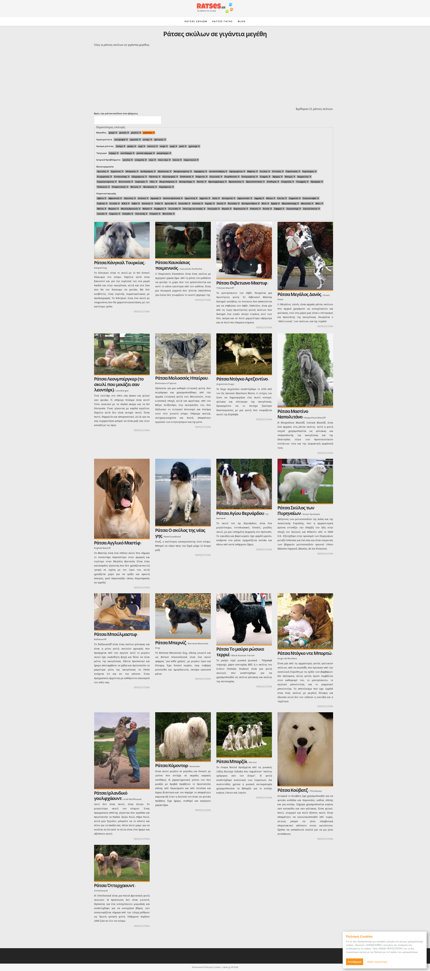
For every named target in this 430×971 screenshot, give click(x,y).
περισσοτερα (142, 311)
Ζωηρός (264, 176)
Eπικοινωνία (198, 967)
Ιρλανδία (169, 203)
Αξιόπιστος (163, 171)
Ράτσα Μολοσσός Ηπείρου (181, 378)
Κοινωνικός (124, 181)
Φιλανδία (167, 213)
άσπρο (119, 146)
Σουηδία (126, 213)
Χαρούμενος (165, 187)
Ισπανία (196, 203)
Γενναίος (276, 171)
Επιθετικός (185, 176)
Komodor (195, 766)
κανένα (126, 160)
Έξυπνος (153, 176)
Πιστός (200, 181)
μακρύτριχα (162, 153)
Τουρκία (154, 213)
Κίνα (264, 203)
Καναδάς (232, 203)
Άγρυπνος (116, 171)
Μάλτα (100, 208)
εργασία (134, 139)
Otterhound (101, 890)
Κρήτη (274, 203)
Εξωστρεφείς (169, 176)
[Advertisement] (215, 80)
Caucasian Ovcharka (191, 268)
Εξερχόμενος (138, 176)
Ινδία (157, 203)
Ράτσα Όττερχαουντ (114, 885)
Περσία (225, 208)
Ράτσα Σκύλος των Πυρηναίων (295, 510)
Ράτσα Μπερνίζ (170, 642)
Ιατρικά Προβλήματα (108, 159)
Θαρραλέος (303, 176)
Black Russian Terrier (243, 655)
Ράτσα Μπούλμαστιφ (115, 634)
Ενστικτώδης (120, 176)
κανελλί (151, 146)
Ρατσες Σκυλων (196, 21)
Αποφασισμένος (181, 171)
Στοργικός (286, 181)
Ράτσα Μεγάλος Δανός (299, 294)
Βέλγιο (269, 198)
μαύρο (130, 146)
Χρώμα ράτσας (105, 146)
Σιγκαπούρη (292, 208)
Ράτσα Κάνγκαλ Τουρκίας (119, 262)
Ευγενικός (215, 176)
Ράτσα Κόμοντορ (171, 765)
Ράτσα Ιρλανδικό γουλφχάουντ (110, 796)
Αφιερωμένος (236, 171)
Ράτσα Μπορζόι (231, 761)
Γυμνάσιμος (308, 171)
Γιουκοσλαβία (309, 198)
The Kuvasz (316, 790)
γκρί (140, 146)
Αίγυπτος (128, 198)
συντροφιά (120, 139)
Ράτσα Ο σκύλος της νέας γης (180, 533)
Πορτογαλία (239, 208)
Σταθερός (271, 181)
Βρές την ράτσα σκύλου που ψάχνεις (116, 113)
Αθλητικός (131, 171)
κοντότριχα (126, 153)
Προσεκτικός (235, 181)
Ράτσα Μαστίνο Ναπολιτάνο (292, 414)
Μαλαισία (306, 203)
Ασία (214, 198)
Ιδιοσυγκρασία (105, 166)
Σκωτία (100, 213)
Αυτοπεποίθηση (217, 171)
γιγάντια (147, 132)
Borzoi (253, 762)
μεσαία (122, 132)
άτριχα (112, 153)
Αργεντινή (190, 198)
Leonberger (122, 390)
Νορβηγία (159, 208)
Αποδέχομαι (354, 961)
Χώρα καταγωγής (106, 193)
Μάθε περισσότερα (377, 961)
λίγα (151, 160)
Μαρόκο (112, 208)
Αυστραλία (227, 198)
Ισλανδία (183, 203)
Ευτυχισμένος (248, 176)
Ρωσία (266, 208)
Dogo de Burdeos (287, 658)
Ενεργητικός (103, 176)
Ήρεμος (276, 176)
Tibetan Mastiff (225, 287)
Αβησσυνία (114, 198)
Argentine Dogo (225, 384)
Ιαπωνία (146, 203)
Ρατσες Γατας (222, 21)
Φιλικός (134, 187)
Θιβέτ (134, 203)
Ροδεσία (254, 208)
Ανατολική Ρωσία (171, 198)
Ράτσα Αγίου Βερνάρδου (240, 513)
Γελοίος (263, 171)
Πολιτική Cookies (212, 967)
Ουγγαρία (212, 208)
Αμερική (154, 198)
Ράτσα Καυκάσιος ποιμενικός (172, 265)
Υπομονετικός (119, 187)
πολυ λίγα (163, 160)
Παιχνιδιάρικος (167, 181)
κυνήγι (146, 139)
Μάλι (318, 203)
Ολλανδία (173, 208)
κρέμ (172, 146)
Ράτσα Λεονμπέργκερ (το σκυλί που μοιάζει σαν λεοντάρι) (118, 384)
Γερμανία (293, 198)
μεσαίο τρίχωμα (144, 153)
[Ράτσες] (215, 9)
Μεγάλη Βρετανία (129, 208)
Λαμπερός (140, 181)
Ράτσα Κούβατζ (292, 790)
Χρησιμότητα (104, 139)
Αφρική (258, 198)
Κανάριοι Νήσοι (249, 203)
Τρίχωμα (101, 153)
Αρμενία (204, 198)
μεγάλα (134, 132)
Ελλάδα (113, 203)
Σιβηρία (278, 208)
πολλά (176, 160)
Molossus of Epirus (165, 383)
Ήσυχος (289, 176)
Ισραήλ (208, 203)
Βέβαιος (251, 171)
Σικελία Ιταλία (310, 208)
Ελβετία (101, 203)
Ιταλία (220, 203)
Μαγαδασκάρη (289, 203)
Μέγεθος (101, 132)
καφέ (162, 146)
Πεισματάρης (185, 181)
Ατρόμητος (199, 171)
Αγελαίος (101, 171)
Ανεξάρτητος (147, 171)
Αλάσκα (142, 198)
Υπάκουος (102, 187)
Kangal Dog (100, 267)
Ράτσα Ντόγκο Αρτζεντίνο (242, 379)
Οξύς (152, 181)
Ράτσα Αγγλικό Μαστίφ (117, 543)
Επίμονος (200, 176)
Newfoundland (172, 536)
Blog (241, 21)
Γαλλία (280, 198)
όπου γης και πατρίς (193, 208)
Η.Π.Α (124, 203)
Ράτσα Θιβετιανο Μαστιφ (241, 283)
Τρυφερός (315, 181)
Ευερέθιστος (231, 176)
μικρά (112, 132)
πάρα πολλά (190, 160)
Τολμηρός (301, 181)
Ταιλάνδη (140, 213)
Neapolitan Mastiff (315, 417)
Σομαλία (113, 213)
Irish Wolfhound (132, 799)
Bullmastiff (100, 639)
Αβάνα (100, 198)
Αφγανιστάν (244, 198)
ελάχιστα (139, 160)
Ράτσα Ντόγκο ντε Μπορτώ (304, 653)
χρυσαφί (193, 146)
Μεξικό (146, 208)
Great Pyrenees (311, 514)
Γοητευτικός (292, 171)
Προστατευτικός (254, 181)
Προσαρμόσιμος (216, 181)
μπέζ (181, 146)
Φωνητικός (148, 187)
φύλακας (158, 139)
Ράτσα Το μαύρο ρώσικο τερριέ (240, 652)
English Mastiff (102, 548)
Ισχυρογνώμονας (105, 181)
